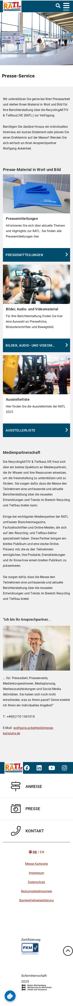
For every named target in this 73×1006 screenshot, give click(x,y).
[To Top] (68, 951)
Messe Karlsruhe (36, 864)
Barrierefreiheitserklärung (36, 900)
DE (35, 852)
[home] (10, 6)
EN (42, 852)
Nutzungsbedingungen (36, 891)
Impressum (36, 873)
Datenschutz (36, 882)
